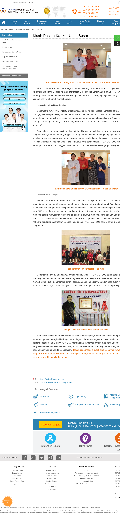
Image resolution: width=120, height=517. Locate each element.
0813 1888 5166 (90, 13)
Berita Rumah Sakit (17, 481)
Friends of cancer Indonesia (90, 457)
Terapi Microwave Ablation (87, 404)
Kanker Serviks (51, 470)
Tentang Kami (17, 478)
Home (3, 22)
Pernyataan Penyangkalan (72, 507)
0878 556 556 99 (91, 10)
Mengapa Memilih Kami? (12, 76)
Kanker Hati (52, 486)
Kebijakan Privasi (57, 507)
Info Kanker (7, 35)
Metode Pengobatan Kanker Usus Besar (9, 67)
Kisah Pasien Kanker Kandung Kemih (56, 383)
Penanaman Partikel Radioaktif (86, 473)
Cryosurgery (80, 396)
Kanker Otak (51, 478)
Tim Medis (17, 476)
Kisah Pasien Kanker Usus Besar (12, 41)
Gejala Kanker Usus (9, 57)
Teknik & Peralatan (86, 467)
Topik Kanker (52, 467)
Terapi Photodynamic (50, 413)
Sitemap (17, 485)
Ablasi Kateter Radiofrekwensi (86, 484)
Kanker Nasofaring (52, 473)
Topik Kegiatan (17, 470)
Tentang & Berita (17, 467)
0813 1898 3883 (90, 16)
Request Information (19, 3)
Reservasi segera (50, 424)
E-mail (31, 3)
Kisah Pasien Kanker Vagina (52, 379)
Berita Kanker (17, 473)
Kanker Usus (7, 47)
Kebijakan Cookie (95, 507)
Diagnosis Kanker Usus (10, 61)
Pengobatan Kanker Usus (11, 52)
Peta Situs (85, 507)
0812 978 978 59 (91, 6)
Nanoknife (44, 396)
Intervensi (44, 404)
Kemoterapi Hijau (86, 481)
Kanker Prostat (51, 481)
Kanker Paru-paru (51, 484)
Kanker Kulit (51, 489)
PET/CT (86, 470)
